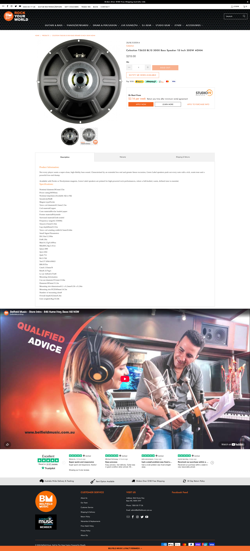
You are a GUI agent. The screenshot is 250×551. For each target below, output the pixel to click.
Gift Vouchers (72, 7)
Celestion (130, 45)
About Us (84, 498)
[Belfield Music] (16, 16)
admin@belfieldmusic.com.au (141, 510)
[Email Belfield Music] (3, 6)
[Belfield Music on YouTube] (20, 6)
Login (236, 6)
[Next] (122, 81)
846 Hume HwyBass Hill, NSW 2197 (135, 499)
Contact (105, 7)
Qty (127, 62)
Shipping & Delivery (88, 512)
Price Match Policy (87, 526)
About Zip (84, 535)
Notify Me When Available (142, 75)
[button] (125, 548)
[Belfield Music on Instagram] (11, 6)
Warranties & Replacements (90, 521)
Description (64, 157)
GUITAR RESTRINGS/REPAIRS (50, 7)
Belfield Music (46, 545)
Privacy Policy (85, 530)
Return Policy (85, 516)
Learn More (167, 104)
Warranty (123, 157)
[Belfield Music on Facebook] (7, 6)
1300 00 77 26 (29, 7)
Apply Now (141, 104)
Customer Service (87, 507)
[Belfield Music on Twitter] (16, 6)
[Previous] (37, 81)
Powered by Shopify (78, 545)
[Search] (244, 16)
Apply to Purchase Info (198, 104)
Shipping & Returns (183, 157)
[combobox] (235, 16)
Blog (95, 7)
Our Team (84, 502)
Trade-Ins (86, 7)
